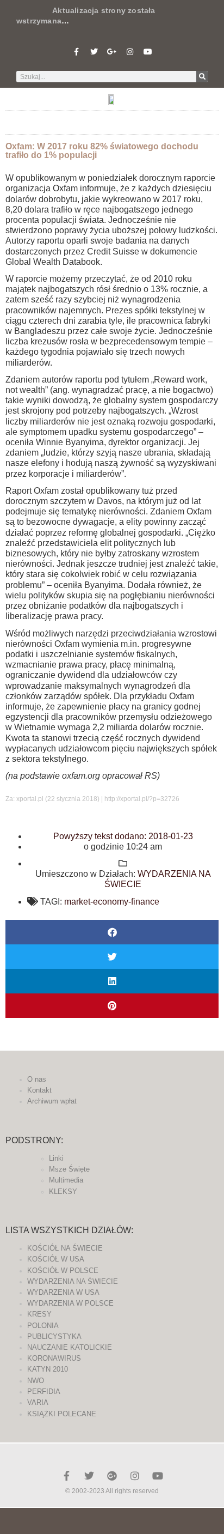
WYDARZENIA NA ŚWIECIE (72, 1281)
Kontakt (39, 1090)
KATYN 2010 (47, 1369)
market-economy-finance (111, 901)
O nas (36, 1079)
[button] (112, 120)
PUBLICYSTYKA (54, 1336)
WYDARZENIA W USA (63, 1292)
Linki (56, 1158)
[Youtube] (147, 51)
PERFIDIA (43, 1391)
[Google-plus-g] (112, 51)
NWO (35, 1381)
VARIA (37, 1402)
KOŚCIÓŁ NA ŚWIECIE (65, 1248)
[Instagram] (130, 51)
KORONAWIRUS (54, 1358)
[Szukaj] (202, 76)
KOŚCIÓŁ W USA (55, 1259)
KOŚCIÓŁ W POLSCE (62, 1270)
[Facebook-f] (76, 51)
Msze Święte (69, 1169)
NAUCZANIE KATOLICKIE (69, 1347)
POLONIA (43, 1325)
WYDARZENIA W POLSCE (70, 1303)
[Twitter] (94, 51)
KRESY (39, 1314)
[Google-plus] (112, 1476)
